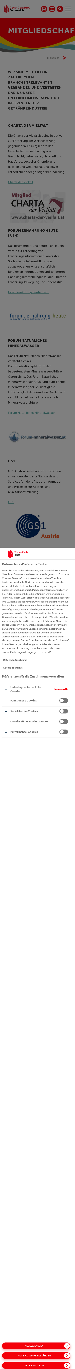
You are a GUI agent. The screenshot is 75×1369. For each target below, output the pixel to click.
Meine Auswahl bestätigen (34, 1355)
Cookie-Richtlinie (13, 667)
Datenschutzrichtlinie (15, 659)
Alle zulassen (34, 1345)
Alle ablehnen (34, 1365)
